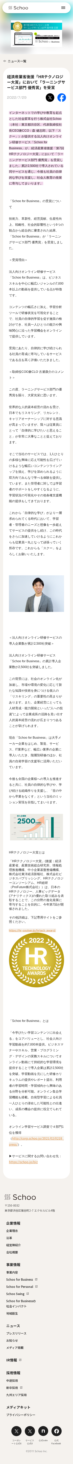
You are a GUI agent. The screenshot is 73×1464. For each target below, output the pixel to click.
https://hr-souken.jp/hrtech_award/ (32, 930)
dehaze (63, 7)
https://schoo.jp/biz (23, 1162)
